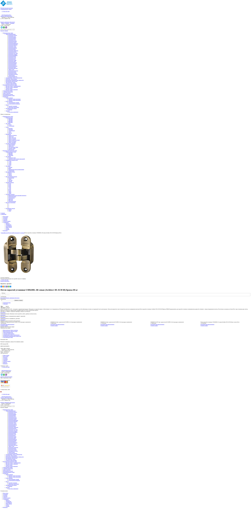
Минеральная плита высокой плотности (17, 195)
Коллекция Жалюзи (12, 76)
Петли (7, 104)
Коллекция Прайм (12, 63)
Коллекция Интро (12, 51)
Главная (2, 232)
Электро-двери (9, 88)
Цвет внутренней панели (11, 176)
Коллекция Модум (12, 48)
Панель (10, 174)
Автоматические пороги (11, 108)
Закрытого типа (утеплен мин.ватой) (16, 158)
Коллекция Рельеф (12, 41)
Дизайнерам (8, 224)
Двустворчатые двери (10, 82)
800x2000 (10, 121)
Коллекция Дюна (12, 46)
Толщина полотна (10, 182)
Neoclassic (10, 129)
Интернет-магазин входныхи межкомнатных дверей (7, 8)
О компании (6, 222)
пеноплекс (10, 199)
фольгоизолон (11, 197)
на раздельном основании (14, 103)
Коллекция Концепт (12, 66)
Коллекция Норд (12, 38)
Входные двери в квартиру (12, 89)
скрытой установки (12, 106)
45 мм (9, 183)
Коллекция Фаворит (12, 44)
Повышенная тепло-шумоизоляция (16, 169)
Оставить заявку (4, 325)
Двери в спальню (12, 138)
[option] (125, 254)
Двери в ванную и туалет (14, 140)
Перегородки (11, 149)
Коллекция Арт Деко (13, 53)
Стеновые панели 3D (8, 92)
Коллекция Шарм (12, 37)
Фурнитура (5, 96)
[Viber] (7, 286)
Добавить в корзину (18, 300)
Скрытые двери (11, 148)
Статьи (7, 228)
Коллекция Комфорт (12, 55)
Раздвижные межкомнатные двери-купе (15, 80)
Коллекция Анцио (12, 47)
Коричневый (11, 177)
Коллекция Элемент (12, 54)
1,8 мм (9, 163)
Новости (8, 223)
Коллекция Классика (13, 74)
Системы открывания (10, 143)
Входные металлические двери (10, 84)
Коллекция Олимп (12, 73)
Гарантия (5, 220)
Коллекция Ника (12, 49)
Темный (10, 181)
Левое (9, 210)
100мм (9, 192)
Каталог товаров (4, 30)
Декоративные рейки (8, 90)
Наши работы (9, 227)
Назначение (8, 134)
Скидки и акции (6, 221)
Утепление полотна (10, 194)
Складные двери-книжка (11, 79)
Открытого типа (12, 157)
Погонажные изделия (8, 94)
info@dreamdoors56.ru (6, 15)
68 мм (9, 186)
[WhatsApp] (8, 286)
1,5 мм (9, 162)
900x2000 (10, 122)
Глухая (9, 124)
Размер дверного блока (11, 151)
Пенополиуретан (12, 201)
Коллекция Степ (12, 36)
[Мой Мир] (10, 286)
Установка (5, 217)
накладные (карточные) (13, 107)
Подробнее (3, 312)
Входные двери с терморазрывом (13, 86)
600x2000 (10, 118)
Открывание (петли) (10, 208)
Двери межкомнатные (11, 34)
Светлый (10, 180)
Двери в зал (11, 136)
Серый (9, 179)
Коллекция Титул (12, 40)
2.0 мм (9, 164)
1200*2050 (10, 155)
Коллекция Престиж (12, 68)
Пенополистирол (12, 196)
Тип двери (8, 123)
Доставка (5, 218)
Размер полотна (9, 117)
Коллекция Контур (12, 62)
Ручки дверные (9, 101)
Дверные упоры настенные (14, 99)
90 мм (9, 190)
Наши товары (6, 355)
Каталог (6, 232)
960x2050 (10, 154)
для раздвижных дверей (13, 102)
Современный (11, 130)
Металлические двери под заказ (10, 331)
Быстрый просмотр (10, 324)
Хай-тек (10, 133)
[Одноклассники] (3, 286)
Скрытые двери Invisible (11, 83)
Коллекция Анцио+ (12, 35)
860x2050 (10, 153)
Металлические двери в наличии (10, 330)
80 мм (9, 189)
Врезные (10, 109)
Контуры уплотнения (10, 202)
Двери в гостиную (12, 135)
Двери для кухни (12, 137)
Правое (10, 209)
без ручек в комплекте (13, 112)
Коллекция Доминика (13, 50)
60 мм (9, 184)
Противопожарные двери (9, 95)
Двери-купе (11, 146)
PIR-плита (10, 200)
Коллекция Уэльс (12, 57)
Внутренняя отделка (10, 171)
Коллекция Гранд (12, 67)
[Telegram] (5, 286)
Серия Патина (11, 75)
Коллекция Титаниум (13, 70)
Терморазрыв (11, 170)
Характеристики (7, 302)
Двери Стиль (11, 69)
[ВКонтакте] (1, 286)
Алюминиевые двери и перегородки (14, 77)
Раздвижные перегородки (11, 81)
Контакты (5, 230)
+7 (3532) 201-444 (5, 11)
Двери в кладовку (12, 141)
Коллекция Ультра (12, 42)
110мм (9, 193)
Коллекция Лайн (12, 61)
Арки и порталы (6, 93)
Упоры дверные (9, 97)
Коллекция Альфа (12, 60)
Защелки (8, 110)
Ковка (9, 168)
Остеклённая (11, 125)
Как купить (5, 216)
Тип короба (8, 156)
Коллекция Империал (13, 43)
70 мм (9, 187)
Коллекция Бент (12, 58)
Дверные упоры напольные (14, 100)
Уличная (10, 167)
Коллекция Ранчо (12, 71)
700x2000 (10, 120)
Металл (10, 173)
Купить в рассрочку (5, 281)
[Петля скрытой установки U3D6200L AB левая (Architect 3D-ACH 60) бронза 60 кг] (125, 254)
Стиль (7, 127)
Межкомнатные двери (8, 33)
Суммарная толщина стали (12, 160)
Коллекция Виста (12, 64)
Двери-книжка (11, 144)
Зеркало (10, 175)
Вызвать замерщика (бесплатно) (8, 22)
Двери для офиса (12, 142)
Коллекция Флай (12, 56)
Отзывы (7, 229)
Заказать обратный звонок (6, 16)
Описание (5, 303)
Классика (10, 128)
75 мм (9, 188)
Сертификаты (9, 225)
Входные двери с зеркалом (12, 87)
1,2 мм (9, 161)
